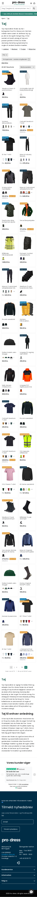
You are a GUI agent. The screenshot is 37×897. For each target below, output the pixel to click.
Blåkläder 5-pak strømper (25, 518)
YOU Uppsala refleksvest (24, 452)
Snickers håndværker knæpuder (24, 320)
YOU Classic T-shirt (9, 484)
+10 (14, 291)
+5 (14, 159)
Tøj (8, 18)
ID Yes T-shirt (6, 154)
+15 (14, 489)
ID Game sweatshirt (27, 484)
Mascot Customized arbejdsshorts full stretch (27, 188)
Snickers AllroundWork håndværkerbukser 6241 (9, 122)
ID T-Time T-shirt (25, 616)
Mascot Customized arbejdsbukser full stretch (9, 287)
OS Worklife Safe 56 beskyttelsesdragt (27, 89)
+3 (31, 654)
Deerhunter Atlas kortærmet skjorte (8, 221)
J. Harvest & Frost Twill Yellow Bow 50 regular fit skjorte (26, 650)
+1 (13, 357)
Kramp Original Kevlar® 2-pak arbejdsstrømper (26, 584)
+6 (14, 126)
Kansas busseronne (9, 616)
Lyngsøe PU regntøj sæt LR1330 (27, 353)
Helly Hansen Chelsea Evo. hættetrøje (6, 386)
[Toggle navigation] (3, 3)
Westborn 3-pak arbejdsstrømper (8, 518)
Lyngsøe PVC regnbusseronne (26, 386)
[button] (31, 892)
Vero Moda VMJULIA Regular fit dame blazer (9, 551)
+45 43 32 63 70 (25, 858)
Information (6, 875)
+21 (32, 621)
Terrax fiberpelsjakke (27, 220)
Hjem (3, 18)
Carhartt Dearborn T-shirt (26, 122)
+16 (32, 489)
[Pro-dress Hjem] (18, 3)
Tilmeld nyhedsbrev (11, 829)
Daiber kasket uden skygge (9, 353)
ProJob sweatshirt (8, 319)
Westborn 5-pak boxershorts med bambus (26, 287)
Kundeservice (7, 870)
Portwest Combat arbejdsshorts (26, 254)
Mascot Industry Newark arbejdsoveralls (26, 155)
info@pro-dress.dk (8, 854)
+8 (31, 192)
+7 (31, 126)
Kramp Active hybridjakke (7, 188)
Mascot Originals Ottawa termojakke (27, 551)
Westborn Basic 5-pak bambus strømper (9, 89)
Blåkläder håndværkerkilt (7, 254)
